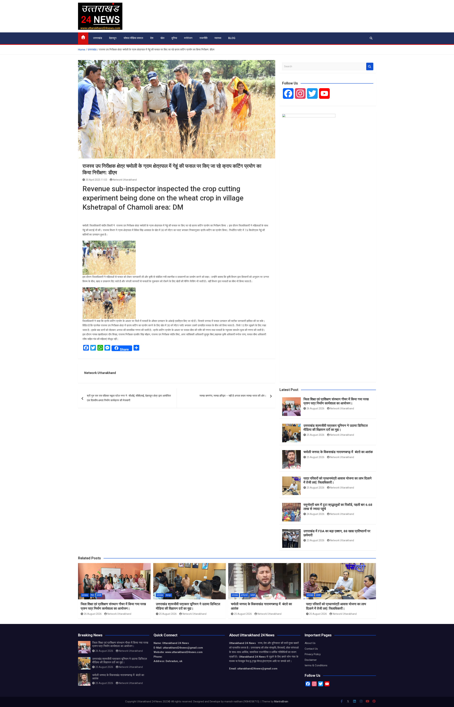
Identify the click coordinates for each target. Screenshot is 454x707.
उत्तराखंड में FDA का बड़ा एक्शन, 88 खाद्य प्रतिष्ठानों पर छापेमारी (336, 533)
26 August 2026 (315, 408)
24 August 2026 (315, 514)
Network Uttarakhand (125, 179)
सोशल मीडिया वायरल (133, 38)
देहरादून (113, 38)
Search (369, 66)
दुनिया (174, 38)
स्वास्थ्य (217, 38)
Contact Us (311, 648)
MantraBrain (281, 701)
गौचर (92, 595)
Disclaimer (311, 659)
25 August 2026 (315, 434)
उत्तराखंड (97, 38)
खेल (162, 38)
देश (151, 38)
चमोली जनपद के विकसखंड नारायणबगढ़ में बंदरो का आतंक (338, 452)
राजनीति (203, 38)
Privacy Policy (313, 654)
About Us (310, 643)
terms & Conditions (316, 665)
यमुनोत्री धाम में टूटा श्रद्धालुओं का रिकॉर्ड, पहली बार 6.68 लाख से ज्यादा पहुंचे (337, 507)
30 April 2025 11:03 (96, 179)
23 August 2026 (315, 540)
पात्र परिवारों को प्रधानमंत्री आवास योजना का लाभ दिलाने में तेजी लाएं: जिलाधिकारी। (337, 480)
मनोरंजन (188, 38)
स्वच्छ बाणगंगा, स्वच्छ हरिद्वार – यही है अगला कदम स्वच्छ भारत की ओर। (233, 395)
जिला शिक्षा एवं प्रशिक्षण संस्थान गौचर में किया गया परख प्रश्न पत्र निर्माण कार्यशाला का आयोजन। (336, 401)
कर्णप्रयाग (244, 595)
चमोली (99, 595)
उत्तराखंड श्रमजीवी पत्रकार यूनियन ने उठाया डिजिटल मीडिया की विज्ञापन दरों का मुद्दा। (335, 428)
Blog (231, 38)
